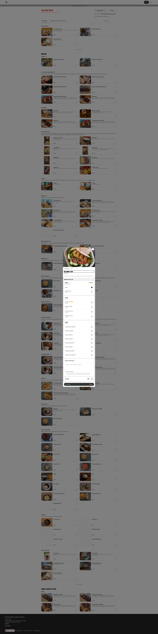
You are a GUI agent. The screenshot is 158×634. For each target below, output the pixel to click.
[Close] (93, 249)
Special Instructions (69, 360)
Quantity (67, 378)
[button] (79, 257)
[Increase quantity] (92, 379)
